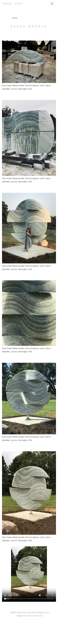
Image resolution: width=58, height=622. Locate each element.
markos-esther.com (35, 616)
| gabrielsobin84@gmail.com (38, 612)
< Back (14, 18)
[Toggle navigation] (52, 3)
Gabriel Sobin (12, 3)
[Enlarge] (52, 38)
